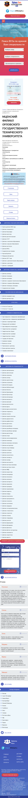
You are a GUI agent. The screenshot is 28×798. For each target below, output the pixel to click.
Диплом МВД (5, 469)
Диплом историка (6, 450)
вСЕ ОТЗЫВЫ (8, 684)
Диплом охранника (7, 484)
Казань (4, 705)
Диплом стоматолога (7, 510)
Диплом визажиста (7, 399)
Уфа (3, 717)
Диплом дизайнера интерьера (10, 428)
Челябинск (5, 708)
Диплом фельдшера (7, 525)
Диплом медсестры (7, 472)
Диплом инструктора (7, 445)
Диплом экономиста (7, 532)
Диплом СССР (5, 239)
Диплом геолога (6, 414)
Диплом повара (6, 493)
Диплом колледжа (7, 278)
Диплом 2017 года (7, 258)
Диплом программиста (8, 498)
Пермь (4, 722)
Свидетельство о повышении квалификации (13, 319)
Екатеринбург (5, 700)
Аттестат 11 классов (7, 309)
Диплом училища (6, 273)
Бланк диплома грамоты (8, 348)
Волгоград (5, 727)
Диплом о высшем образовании (10, 244)
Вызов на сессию (6, 343)
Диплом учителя (6, 520)
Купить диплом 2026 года (9, 227)
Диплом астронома (7, 382)
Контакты (19, 759)
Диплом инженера (7, 440)
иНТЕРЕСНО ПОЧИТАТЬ (11, 361)
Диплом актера (6, 377)
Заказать (6, 759)
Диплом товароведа (7, 518)
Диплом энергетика (7, 535)
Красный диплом (6, 253)
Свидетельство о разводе (8, 333)
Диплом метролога (7, 477)
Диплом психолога (7, 501)
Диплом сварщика (7, 506)
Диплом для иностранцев (8, 236)
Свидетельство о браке (8, 331)
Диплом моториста (7, 481)
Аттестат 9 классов (7, 306)
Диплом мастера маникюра (9, 464)
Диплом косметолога (7, 455)
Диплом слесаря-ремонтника (9, 508)
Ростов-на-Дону (6, 715)
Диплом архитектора (7, 380)
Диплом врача (6, 406)
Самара (4, 713)
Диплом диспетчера (7, 433)
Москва (4, 693)
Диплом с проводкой (7, 265)
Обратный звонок (15, 16)
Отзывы (19, 756)
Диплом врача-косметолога (9, 409)
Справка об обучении (7, 338)
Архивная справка (7, 341)
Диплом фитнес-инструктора (9, 530)
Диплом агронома (7, 375)
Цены (5, 757)
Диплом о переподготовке (9, 321)
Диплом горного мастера (8, 416)
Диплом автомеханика (8, 370)
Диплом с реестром (7, 263)
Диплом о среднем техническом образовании (14, 281)
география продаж (10, 356)
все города (8, 732)
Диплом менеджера (7, 474)
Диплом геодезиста (7, 411)
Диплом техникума (7, 276)
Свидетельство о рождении (9, 329)
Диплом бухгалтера (7, 394)
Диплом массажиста (7, 462)
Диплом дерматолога (7, 418)
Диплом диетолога (7, 423)
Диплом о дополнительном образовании (12, 260)
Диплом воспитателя (7, 404)
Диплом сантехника (7, 503)
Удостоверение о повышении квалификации (13, 317)
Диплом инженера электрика (10, 443)
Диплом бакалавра (7, 231)
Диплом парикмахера (7, 489)
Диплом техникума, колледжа (10, 285)
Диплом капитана (7, 452)
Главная (4, 109)
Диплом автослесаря (7, 372)
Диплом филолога (7, 527)
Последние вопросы (11, 577)
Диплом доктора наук (8, 298)
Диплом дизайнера (7, 426)
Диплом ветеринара (7, 397)
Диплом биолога (6, 389)
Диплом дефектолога (7, 421)
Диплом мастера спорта (8, 467)
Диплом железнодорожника (9, 438)
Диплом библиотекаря (8, 387)
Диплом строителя (7, 513)
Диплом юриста (6, 537)
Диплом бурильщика (7, 392)
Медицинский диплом (8, 256)
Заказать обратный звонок (10, 775)
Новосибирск (5, 698)
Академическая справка (8, 251)
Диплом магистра (7, 234)
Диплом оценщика (7, 486)
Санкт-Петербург (6, 696)
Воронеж (4, 725)
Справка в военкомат (7, 350)
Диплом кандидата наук (8, 296)
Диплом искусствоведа (8, 447)
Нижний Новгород (7, 703)
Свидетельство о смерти (8, 336)
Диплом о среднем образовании (10, 283)
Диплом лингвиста (7, 457)
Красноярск (5, 720)
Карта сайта (20, 762)
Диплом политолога (7, 496)
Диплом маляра (6, 460)
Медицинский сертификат (9, 324)
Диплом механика (7, 479)
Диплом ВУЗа (5, 248)
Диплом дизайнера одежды (9, 431)
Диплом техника (6, 515)
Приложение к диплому (8, 346)
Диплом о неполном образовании (11, 241)
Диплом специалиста (7, 229)
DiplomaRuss (13, 742)
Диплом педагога (6, 491)
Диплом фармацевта (7, 522)
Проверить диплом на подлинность (12, 541)
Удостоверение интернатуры (9, 326)
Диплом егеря (6, 435)
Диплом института (7, 246)
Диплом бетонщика (7, 385)
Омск (3, 710)
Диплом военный (6, 402)
